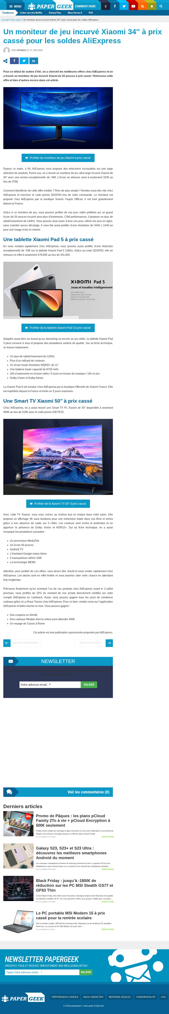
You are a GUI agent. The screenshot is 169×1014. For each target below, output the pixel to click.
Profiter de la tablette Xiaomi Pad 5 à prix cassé (60, 327)
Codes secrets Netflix (31, 12)
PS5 (91, 12)
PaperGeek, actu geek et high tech (50, 5)
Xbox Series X (75, 12)
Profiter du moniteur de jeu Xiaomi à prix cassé (60, 158)
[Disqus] (58, 746)
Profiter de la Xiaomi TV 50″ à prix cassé (60, 503)
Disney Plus (55, 12)
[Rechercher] (161, 6)
